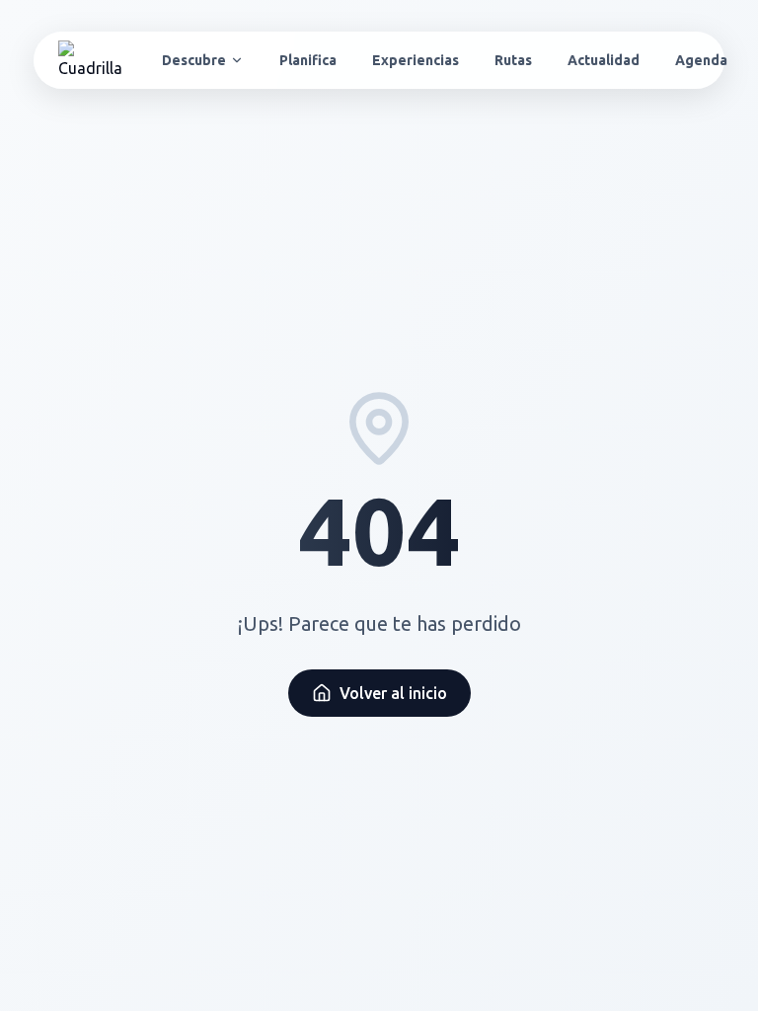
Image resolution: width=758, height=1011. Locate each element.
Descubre (194, 60)
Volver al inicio (393, 693)
